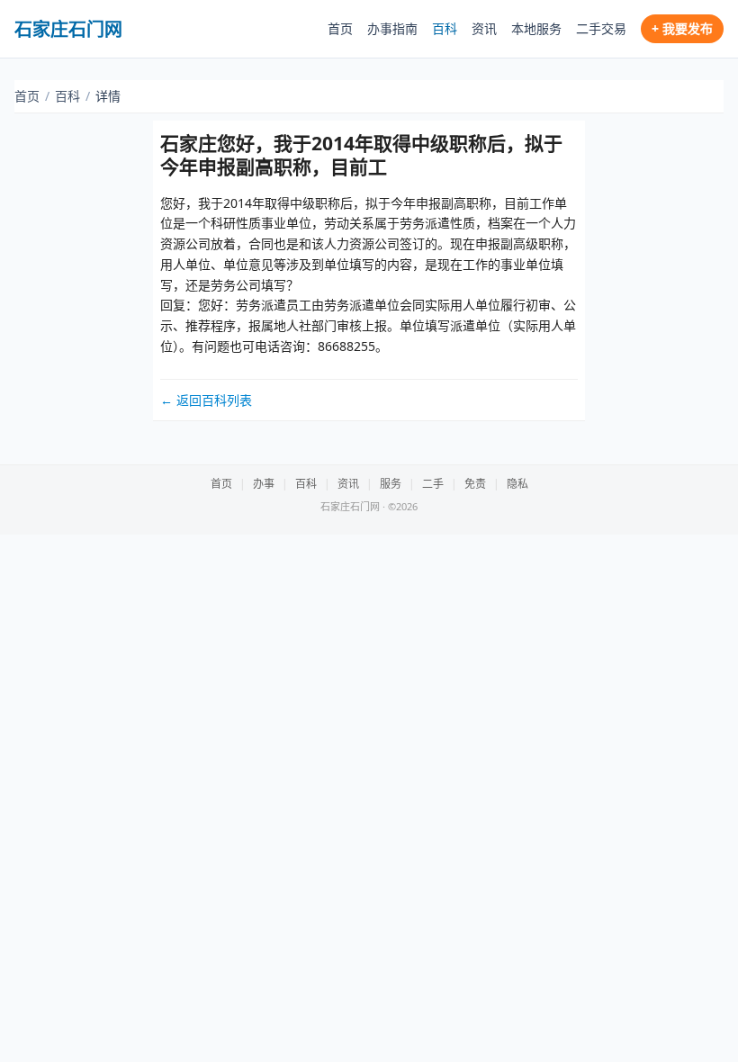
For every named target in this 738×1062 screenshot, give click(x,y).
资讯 (484, 28)
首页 (340, 28)
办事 (263, 483)
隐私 (517, 483)
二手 (433, 483)
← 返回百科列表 (206, 400)
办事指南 (392, 28)
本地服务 (536, 28)
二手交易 (601, 28)
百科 (444, 28)
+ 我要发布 (682, 28)
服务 (390, 483)
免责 (475, 483)
